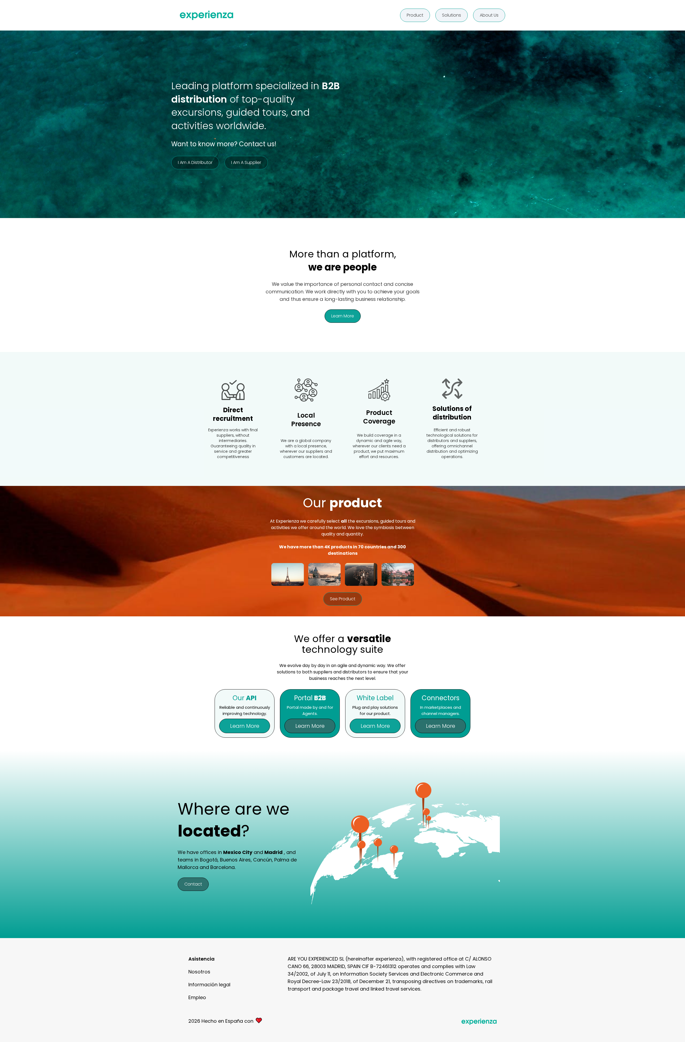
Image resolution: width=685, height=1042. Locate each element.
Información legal (209, 984)
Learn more (342, 316)
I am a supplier (246, 162)
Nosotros (199, 971)
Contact (193, 884)
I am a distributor (195, 162)
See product (342, 599)
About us (489, 15)
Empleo (197, 997)
